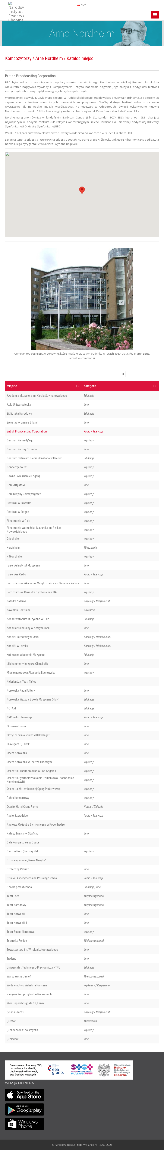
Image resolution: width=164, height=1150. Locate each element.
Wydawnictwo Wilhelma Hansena (27, 985)
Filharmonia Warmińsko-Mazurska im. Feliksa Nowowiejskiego (34, 529)
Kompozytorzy (18, 58)
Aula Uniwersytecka (19, 404)
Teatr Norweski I (16, 914)
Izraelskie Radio (16, 574)
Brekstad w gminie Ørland (22, 422)
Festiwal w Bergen (18, 512)
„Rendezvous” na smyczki (22, 1030)
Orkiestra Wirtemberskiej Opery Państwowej (33, 788)
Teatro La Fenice (17, 940)
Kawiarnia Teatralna (19, 610)
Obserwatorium (16, 726)
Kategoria (90, 386)
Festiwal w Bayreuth (19, 503)
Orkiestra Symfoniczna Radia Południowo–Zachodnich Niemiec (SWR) (40, 779)
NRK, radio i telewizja (19, 717)
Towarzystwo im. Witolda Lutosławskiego (32, 949)
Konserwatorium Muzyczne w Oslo (28, 619)
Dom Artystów (16, 485)
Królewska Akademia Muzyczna (26, 654)
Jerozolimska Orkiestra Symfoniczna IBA (32, 592)
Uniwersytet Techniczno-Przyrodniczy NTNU (33, 967)
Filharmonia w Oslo (18, 520)
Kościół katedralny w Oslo (23, 637)
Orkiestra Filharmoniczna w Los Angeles (31, 771)
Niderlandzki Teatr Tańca (21, 681)
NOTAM (11, 708)
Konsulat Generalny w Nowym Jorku (28, 628)
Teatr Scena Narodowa (21, 931)
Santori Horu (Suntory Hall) (23, 851)
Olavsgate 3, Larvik (18, 744)
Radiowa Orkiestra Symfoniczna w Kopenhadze (36, 824)
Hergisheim (13, 547)
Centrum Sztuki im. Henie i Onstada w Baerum (34, 458)
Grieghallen (13, 538)
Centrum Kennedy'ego (20, 440)
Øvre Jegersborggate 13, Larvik (25, 1003)
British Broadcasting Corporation (27, 431)
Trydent (11, 958)
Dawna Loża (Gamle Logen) (23, 476)
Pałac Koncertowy (18, 797)
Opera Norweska (17, 753)
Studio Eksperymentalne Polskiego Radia (32, 878)
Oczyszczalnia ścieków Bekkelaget (28, 735)
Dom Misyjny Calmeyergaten (24, 494)
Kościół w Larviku (17, 646)
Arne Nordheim (49, 58)
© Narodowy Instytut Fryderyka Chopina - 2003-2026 (82, 1145)
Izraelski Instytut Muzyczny (23, 565)
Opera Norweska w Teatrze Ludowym (29, 762)
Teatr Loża (13, 896)
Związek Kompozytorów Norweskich (29, 994)
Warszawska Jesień (19, 976)
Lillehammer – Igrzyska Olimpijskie (27, 663)
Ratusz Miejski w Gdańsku (22, 833)
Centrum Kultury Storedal (22, 449)
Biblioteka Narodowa (19, 413)
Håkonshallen (15, 556)
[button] (82, 190)
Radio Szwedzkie (17, 815)
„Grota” (11, 1021)
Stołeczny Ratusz (18, 869)
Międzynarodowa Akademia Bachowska (31, 672)
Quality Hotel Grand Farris (22, 806)
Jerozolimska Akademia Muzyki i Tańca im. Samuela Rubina (43, 583)
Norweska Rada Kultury (21, 690)
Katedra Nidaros (16, 601)
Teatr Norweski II (17, 923)
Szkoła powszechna (19, 887)
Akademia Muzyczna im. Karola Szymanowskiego (37, 395)
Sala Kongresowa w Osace (23, 842)
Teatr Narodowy (16, 905)
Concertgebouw (16, 467)
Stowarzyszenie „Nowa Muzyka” (26, 860)
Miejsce (12, 386)
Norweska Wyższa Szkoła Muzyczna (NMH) (33, 699)
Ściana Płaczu (15, 1012)
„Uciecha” (13, 1039)
